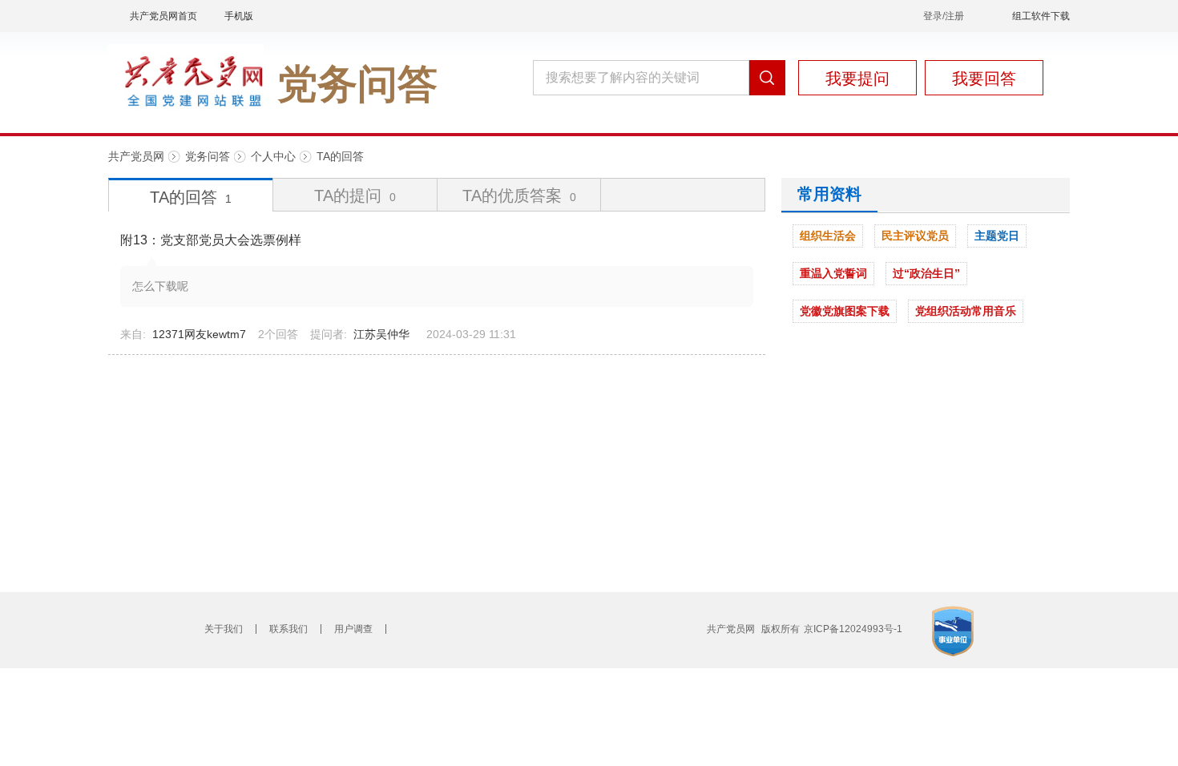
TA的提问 (355, 195)
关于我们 (223, 629)
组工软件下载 (1041, 16)
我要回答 (984, 78)
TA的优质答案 (519, 195)
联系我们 (288, 629)
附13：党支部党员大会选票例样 (210, 240)
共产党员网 (136, 156)
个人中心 (273, 156)
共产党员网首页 (163, 16)
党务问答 (207, 156)
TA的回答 (340, 156)
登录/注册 (943, 16)
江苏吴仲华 (381, 334)
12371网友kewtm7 (199, 334)
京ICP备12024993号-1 (853, 629)
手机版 (238, 16)
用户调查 (353, 629)
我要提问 (857, 78)
